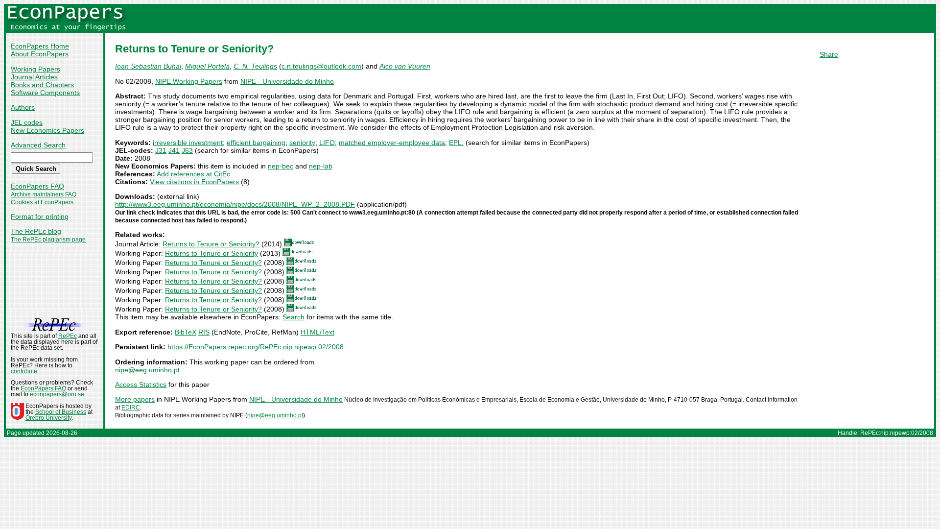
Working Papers (35, 69)
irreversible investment (188, 142)
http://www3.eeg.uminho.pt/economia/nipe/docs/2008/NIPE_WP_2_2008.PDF (235, 204)
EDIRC (130, 407)
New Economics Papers (47, 130)
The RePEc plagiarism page (48, 239)
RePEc (67, 336)
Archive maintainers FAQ (43, 194)
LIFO (327, 142)
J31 (160, 150)
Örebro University (48, 418)
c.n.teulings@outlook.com (321, 66)
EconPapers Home (40, 46)
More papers (135, 399)
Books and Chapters (42, 85)
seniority (302, 142)
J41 (174, 150)
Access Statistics (140, 384)
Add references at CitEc (193, 174)
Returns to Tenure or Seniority (211, 253)
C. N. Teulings (255, 66)
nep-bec (280, 166)
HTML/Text (317, 332)
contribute (24, 371)
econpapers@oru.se (57, 394)
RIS (204, 332)
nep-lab (320, 166)
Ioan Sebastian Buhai (148, 66)
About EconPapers (40, 54)
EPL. (456, 142)
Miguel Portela (207, 66)
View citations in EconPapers (194, 182)
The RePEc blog (36, 231)
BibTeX (185, 332)
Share (829, 54)
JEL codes (27, 122)
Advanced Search (38, 145)
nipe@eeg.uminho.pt (147, 370)
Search (293, 317)
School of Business (60, 412)
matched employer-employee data (392, 142)
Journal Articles (34, 77)
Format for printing (40, 216)
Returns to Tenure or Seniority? (211, 244)
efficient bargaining (256, 142)
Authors (23, 107)
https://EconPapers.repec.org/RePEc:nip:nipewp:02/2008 (255, 347)
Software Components (45, 92)
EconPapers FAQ (37, 186)
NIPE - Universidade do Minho (287, 81)
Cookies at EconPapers (42, 202)
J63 (187, 150)
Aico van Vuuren (404, 66)
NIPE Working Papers (188, 81)
